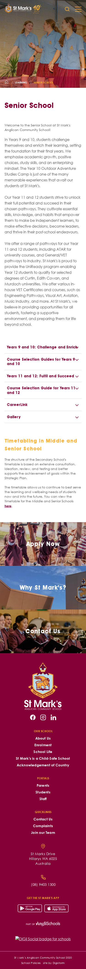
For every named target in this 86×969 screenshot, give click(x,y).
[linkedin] (53, 717)
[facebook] (33, 717)
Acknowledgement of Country (43, 765)
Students (43, 792)
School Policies (31, 963)
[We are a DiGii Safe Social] (43, 939)
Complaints (43, 826)
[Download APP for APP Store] (56, 908)
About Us (43, 738)
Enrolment (43, 745)
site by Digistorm (54, 963)
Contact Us (43, 819)
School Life (42, 752)
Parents (43, 785)
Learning (21, 82)
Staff (43, 799)
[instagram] (43, 717)
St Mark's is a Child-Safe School (43, 758)
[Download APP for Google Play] (30, 908)
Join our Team (43, 832)
